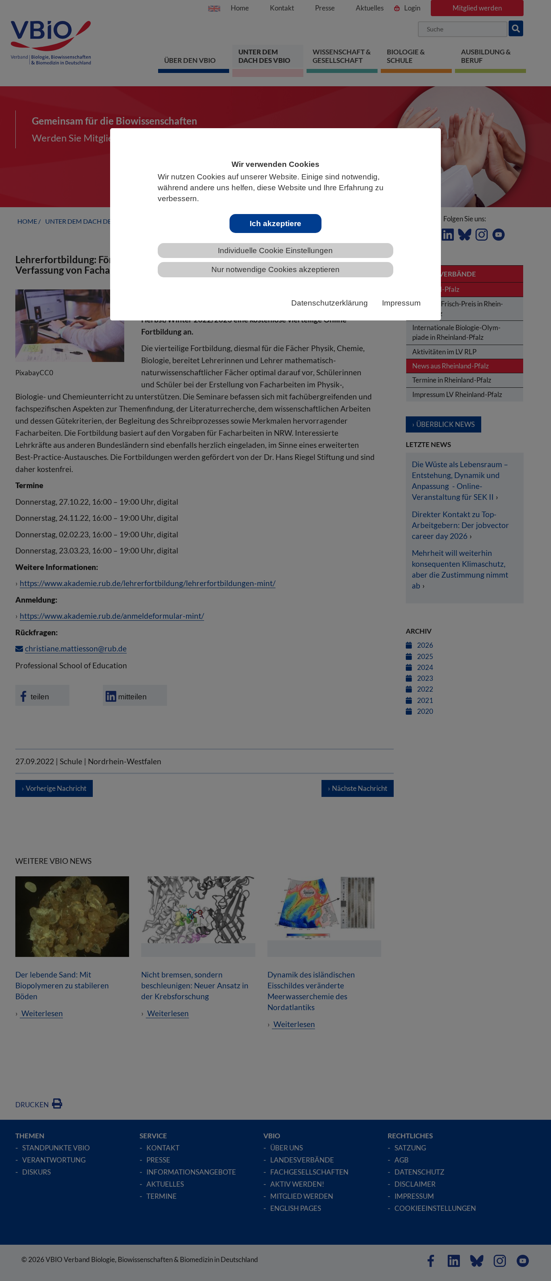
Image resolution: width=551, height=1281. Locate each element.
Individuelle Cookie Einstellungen (275, 250)
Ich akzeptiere (275, 223)
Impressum (401, 303)
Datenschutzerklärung (329, 303)
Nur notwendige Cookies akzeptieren (275, 269)
